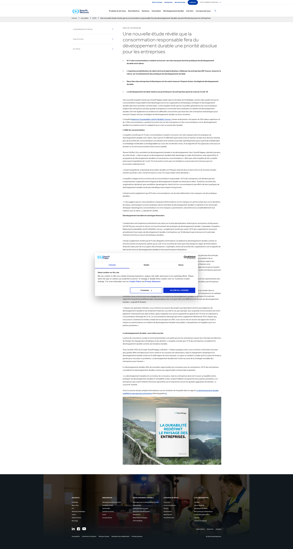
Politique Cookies (104, 536)
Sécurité (196, 517)
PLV (73, 508)
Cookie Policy (135, 282)
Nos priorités (137, 505)
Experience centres (108, 511)
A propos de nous (203, 11)
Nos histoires (133, 11)
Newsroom (168, 2)
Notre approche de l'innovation (111, 502)
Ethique (166, 508)
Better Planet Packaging (140, 517)
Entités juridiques (137, 536)
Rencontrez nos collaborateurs (203, 511)
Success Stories (107, 517)
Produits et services (117, 11)
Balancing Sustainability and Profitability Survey (151, 119)
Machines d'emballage (78, 511)
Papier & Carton (76, 517)
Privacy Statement (152, 282)
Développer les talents (201, 508)
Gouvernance (168, 511)
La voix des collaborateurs (202, 514)
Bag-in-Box (75, 505)
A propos (218, 529)
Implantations (180, 2)
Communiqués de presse (83, 29)
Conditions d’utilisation (89, 536)
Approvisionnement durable (141, 511)
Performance (136, 514)
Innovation (156, 11)
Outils (104, 514)
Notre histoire (168, 514)
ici (166, 393)
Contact (193, 2)
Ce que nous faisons (170, 505)
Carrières (196, 502)
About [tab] (180, 265)
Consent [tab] (112, 265)
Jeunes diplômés (199, 505)
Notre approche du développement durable (146, 502)
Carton (74, 514)
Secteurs (145, 11)
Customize (145, 290)
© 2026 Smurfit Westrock (213, 536)
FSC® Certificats (137, 521)
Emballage (75, 502)
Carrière (189, 11)
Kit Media (76, 49)
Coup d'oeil (167, 502)
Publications (78, 39)
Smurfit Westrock (169, 517)
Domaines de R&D (107, 505)
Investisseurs (157, 2)
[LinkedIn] (73, 528)
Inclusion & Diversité (200, 521)
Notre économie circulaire (140, 508)
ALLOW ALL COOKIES (179, 290)
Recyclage (75, 521)
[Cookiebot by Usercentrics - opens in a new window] (185, 257)
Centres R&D (106, 508)
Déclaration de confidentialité (120, 536)
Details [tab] (146, 265)
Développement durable (173, 11)
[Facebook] (78, 528)
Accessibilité (76, 536)
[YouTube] (84, 528)
